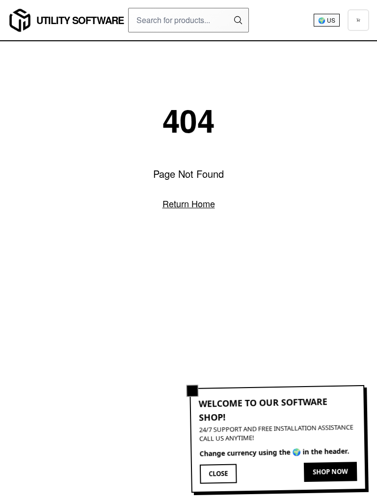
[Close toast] (192, 391)
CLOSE (218, 474)
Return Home (188, 203)
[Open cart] (358, 20)
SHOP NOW (330, 471)
